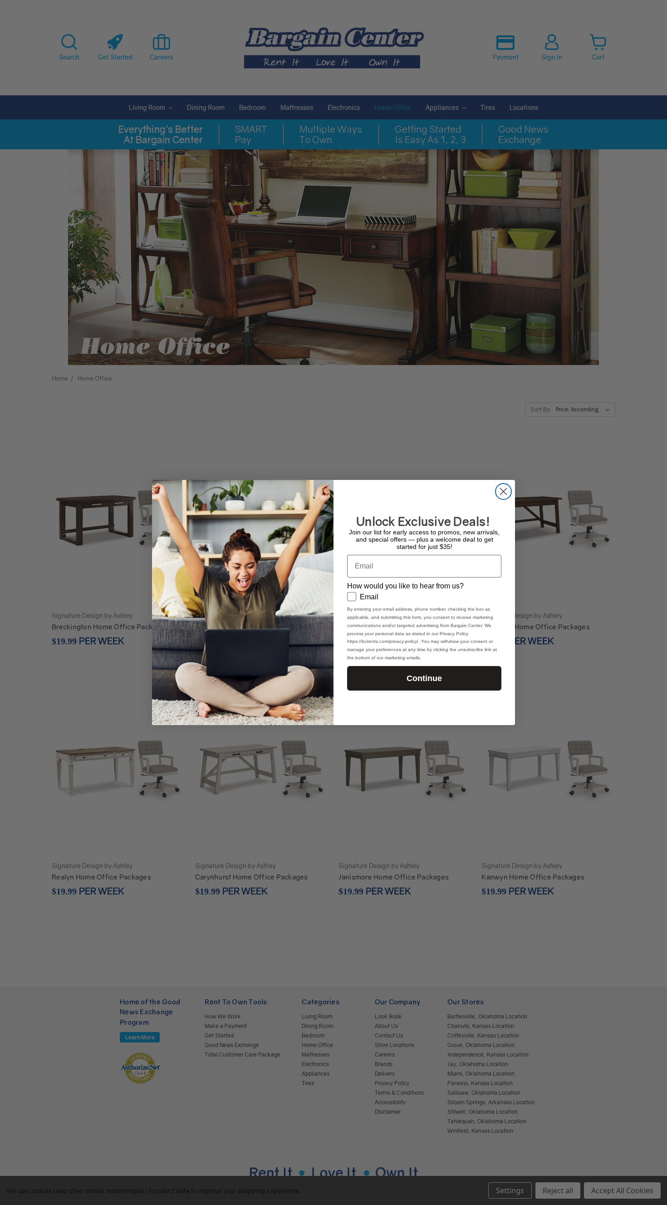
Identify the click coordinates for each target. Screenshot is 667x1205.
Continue (424, 678)
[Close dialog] (503, 491)
